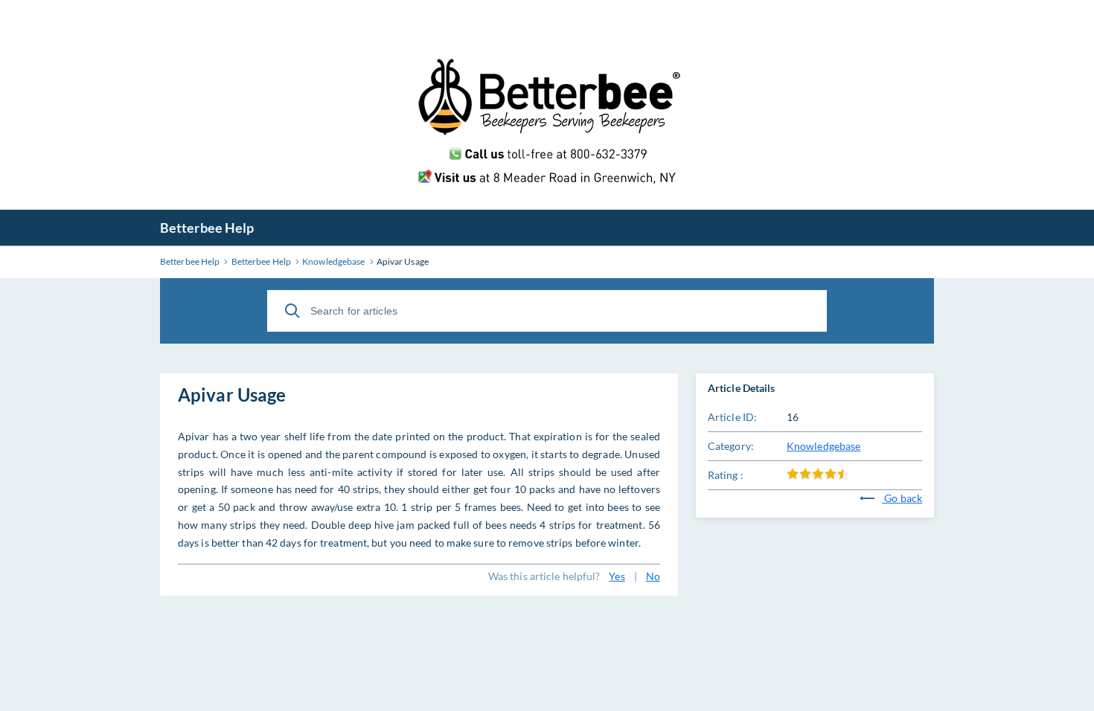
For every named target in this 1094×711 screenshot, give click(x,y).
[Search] (292, 311)
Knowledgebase (823, 446)
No (653, 576)
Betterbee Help (207, 227)
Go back (902, 498)
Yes (616, 576)
